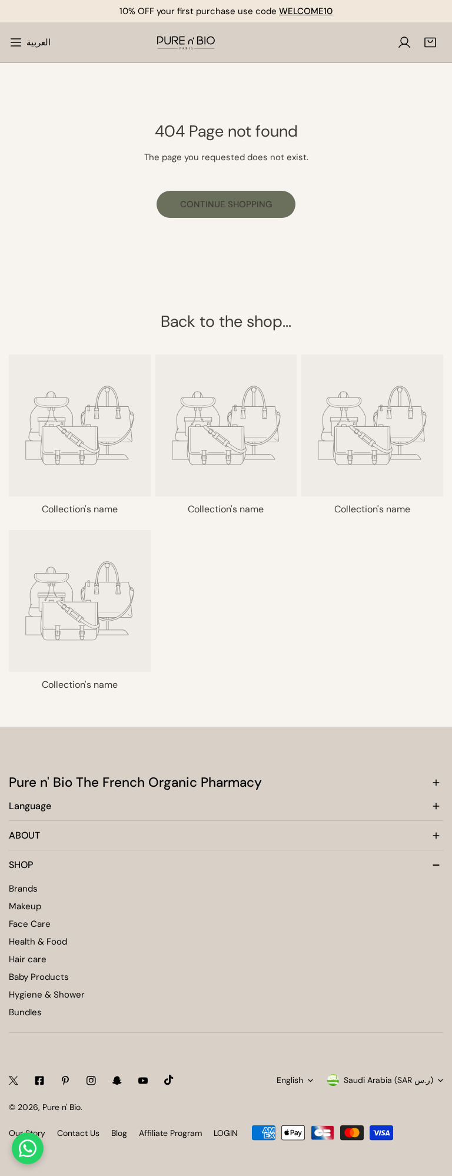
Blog (119, 1133)
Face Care (30, 924)
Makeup (25, 906)
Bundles (25, 1012)
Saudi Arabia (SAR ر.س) (388, 1080)
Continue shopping (226, 204)
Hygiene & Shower (47, 995)
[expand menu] (16, 42)
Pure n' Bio (61, 1107)
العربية (38, 42)
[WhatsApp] (28, 1148)
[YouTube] (143, 1080)
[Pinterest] (65, 1080)
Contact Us (78, 1133)
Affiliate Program (170, 1133)
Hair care (27, 959)
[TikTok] (169, 1080)
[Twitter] (13, 1080)
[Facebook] (39, 1080)
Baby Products (39, 977)
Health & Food (38, 942)
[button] (430, 42)
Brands (23, 889)
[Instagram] (91, 1080)
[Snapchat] (117, 1080)
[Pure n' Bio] (186, 42)
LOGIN (226, 1133)
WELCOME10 (306, 11)
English (290, 1080)
